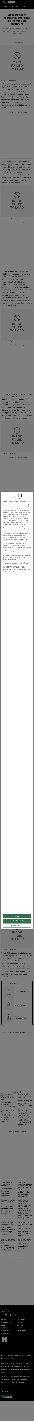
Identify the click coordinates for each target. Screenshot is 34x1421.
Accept (17, 916)
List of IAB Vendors (9, 571)
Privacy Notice (7, 533)
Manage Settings (17, 925)
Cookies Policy (19, 533)
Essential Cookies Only (17, 921)
